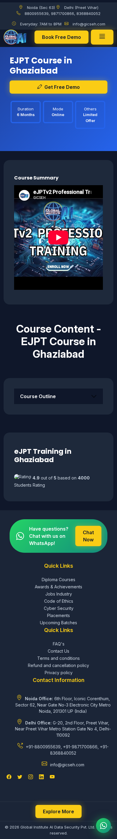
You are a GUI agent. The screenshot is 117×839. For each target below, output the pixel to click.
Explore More (58, 811)
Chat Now (88, 536)
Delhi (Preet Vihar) (81, 7)
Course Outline (38, 396)
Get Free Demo (62, 87)
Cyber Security (59, 608)
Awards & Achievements (58, 586)
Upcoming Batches (58, 622)
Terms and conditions (58, 658)
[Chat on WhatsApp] (103, 825)
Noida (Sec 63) (41, 7)
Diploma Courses (58, 579)
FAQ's (58, 643)
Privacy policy (59, 672)
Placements (58, 615)
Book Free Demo (61, 37)
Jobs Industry (58, 593)
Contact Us (58, 651)
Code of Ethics (58, 601)
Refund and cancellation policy (58, 665)
